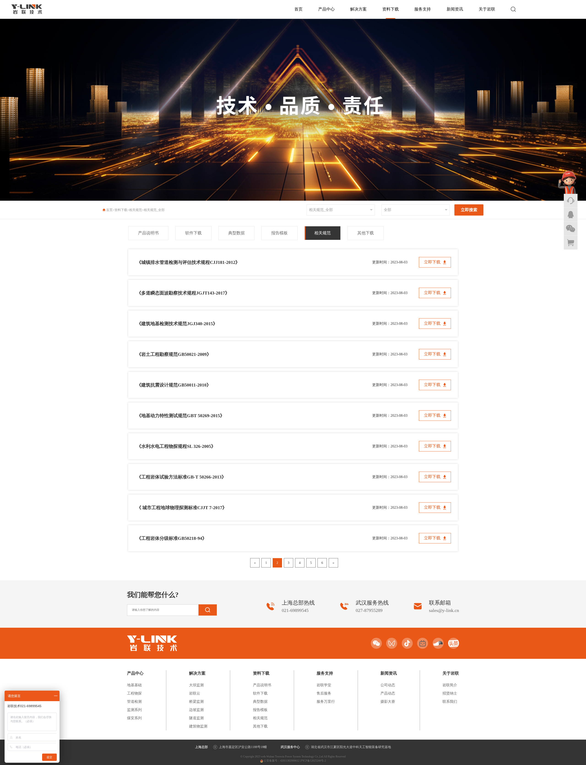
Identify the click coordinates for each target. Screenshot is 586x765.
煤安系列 (134, 718)
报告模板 (279, 233)
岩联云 (194, 693)
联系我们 (449, 701)
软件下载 (193, 233)
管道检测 (134, 701)
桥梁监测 (196, 701)
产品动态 (387, 693)
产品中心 (326, 9)
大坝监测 (196, 685)
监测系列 (134, 710)
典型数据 (236, 233)
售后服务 (324, 693)
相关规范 (135, 210)
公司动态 (387, 685)
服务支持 (422, 9)
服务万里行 (326, 701)
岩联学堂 (324, 685)
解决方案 (358, 9)
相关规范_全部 (154, 210)
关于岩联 (487, 9)
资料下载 (390, 9)
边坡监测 (196, 710)
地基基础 (134, 685)
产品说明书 (148, 233)
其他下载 (365, 233)
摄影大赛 (387, 701)
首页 (298, 9)
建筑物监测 (198, 726)
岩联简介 (449, 685)
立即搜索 (469, 210)
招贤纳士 (449, 693)
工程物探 (134, 693)
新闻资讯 (455, 9)
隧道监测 (196, 718)
